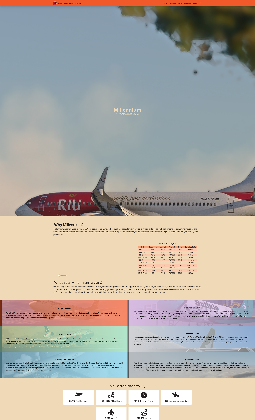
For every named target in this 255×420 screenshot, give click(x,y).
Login (195, 3)
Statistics (187, 3)
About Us (173, 3)
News (180, 3)
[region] (95, 258)
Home (165, 3)
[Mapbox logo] (62, 275)
